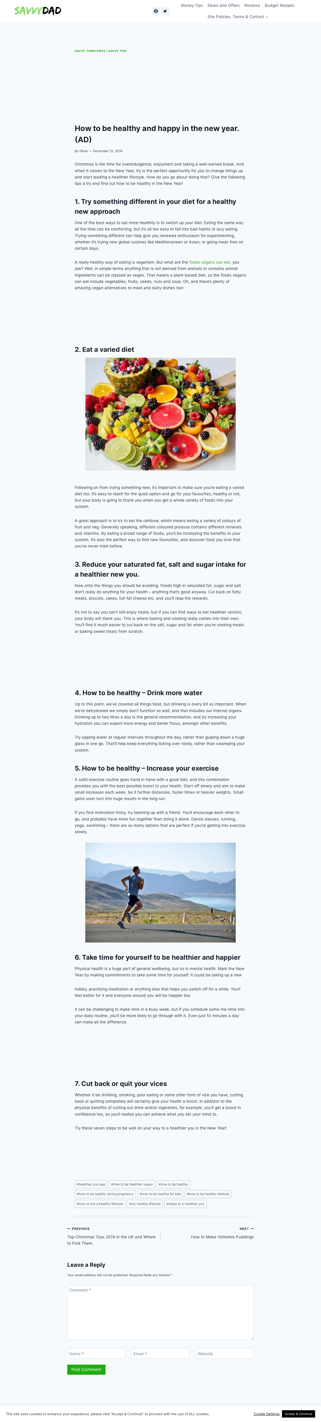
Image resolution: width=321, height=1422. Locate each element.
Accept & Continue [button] (298, 1414)
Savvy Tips (117, 51)
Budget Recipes (279, 5)
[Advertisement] (160, 88)
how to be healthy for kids (160, 1194)
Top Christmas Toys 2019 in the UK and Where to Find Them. (111, 1236)
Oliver (83, 151)
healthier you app (91, 1184)
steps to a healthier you (185, 1204)
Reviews (252, 5)
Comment (80, 1290)
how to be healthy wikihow (208, 1194)
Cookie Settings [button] (267, 1414)
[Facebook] (156, 11)
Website (205, 1353)
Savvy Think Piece (90, 51)
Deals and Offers (224, 5)
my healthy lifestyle (145, 1204)
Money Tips (192, 5)
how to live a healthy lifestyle (100, 1204)
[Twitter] (165, 11)
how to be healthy (173, 1184)
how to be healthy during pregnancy (105, 1194)
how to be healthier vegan (132, 1184)
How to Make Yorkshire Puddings (222, 1233)
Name (76, 1353)
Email (140, 1353)
